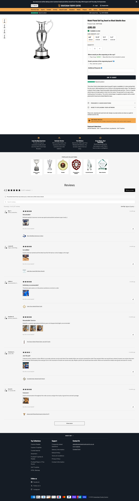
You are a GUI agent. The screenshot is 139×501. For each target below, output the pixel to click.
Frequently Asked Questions (57, 445)
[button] (32, 190)
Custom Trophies (36, 447)
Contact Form (76, 449)
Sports (43, 9)
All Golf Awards (92, 128)
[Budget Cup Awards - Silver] (49, 166)
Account (95, 5)
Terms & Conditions (58, 456)
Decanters (34, 453)
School (95, 9)
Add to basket (111, 77)
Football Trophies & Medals (37, 458)
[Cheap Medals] (63, 166)
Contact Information (58, 462)
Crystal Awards (35, 450)
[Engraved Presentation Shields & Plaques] (76, 167)
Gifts (90, 9)
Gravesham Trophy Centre (100, 497)
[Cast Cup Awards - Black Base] (36, 167)
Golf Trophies (121, 128)
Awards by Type (35, 9)
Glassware (72, 9)
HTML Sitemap (35, 470)
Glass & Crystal (63, 9)
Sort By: (123, 206)
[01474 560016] (104, 13)
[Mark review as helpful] (133, 228)
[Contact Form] (94, 13)
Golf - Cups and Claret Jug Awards (106, 128)
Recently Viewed (103, 9)
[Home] (69, 5)
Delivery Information (58, 449)
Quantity (91, 45)
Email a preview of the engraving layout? (100, 61)
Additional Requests (94, 68)
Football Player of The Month (37, 463)
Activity (55, 9)
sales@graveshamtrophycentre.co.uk (83, 444)
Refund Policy (56, 453)
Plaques (85, 9)
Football (49, 9)
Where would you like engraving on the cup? (101, 54)
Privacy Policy (56, 459)
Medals (78, 9)
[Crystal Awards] (89, 166)
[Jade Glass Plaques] (102, 166)
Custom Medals (35, 444)
